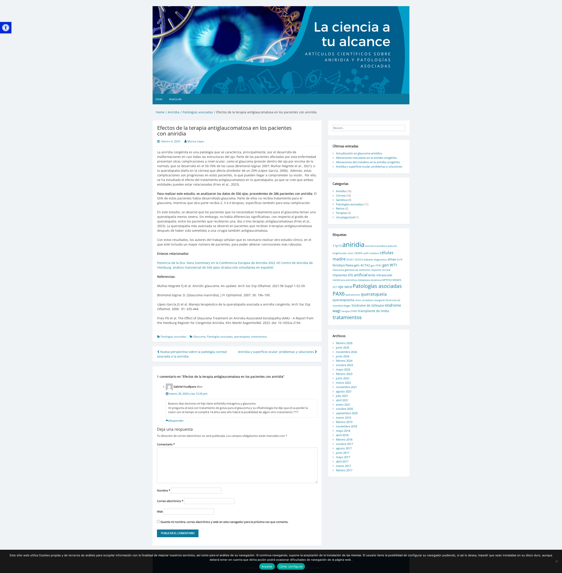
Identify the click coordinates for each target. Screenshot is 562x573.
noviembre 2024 (346, 352)
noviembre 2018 (346, 426)
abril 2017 (342, 461)
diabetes (368, 259)
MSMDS (397, 280)
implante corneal (380, 269)
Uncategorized (345, 217)
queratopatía (242, 336)
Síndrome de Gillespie (367, 305)
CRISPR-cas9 (361, 253)
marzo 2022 (343, 383)
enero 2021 (343, 405)
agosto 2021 (344, 391)
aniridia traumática (376, 246)
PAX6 (339, 293)
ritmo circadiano (364, 300)
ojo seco (345, 286)
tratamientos (259, 336)
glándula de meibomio (357, 269)
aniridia (353, 244)
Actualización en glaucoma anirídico (359, 153)
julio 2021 (342, 396)
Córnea (340, 195)
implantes (340, 275)
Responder (176, 421)
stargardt (379, 300)
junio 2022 (342, 378)
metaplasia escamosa (370, 280)
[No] (556, 561)
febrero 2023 (344, 374)
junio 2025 (342, 347)
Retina (340, 208)
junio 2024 (342, 356)
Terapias (341, 213)
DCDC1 (350, 259)
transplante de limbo (373, 311)
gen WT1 (389, 265)
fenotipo (339, 265)
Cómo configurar (291, 566)
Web (160, 511)
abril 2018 (342, 435)
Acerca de (175, 99)
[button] (5, 27)
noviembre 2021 (346, 387)
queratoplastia (343, 300)
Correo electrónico (170, 501)
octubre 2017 (344, 444)
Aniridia (341, 191)
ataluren (392, 246)
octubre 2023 (344, 365)
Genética (341, 200)
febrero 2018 (344, 439)
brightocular (340, 253)
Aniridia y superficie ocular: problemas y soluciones (276, 352)
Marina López (195, 141)
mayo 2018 (343, 431)
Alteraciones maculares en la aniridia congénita (366, 158)
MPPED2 (387, 280)
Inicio (158, 99)
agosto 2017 (344, 448)
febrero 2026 (344, 343)
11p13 (337, 246)
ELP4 (399, 259)
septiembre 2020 (347, 413)
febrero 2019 (344, 422)
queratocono (352, 294)
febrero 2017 (344, 470)
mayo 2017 (343, 457)
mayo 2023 (343, 369)
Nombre (163, 490)
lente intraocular (380, 275)
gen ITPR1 (376, 265)
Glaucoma (199, 336)
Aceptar (267, 566)
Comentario (166, 444)
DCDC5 (359, 259)
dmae (392, 259)
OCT (335, 287)
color (350, 253)
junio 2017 (342, 453)
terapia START (349, 311)
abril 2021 (342, 400)
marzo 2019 (343, 417)
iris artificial (357, 274)
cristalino (374, 253)
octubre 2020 (344, 409)
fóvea (349, 265)
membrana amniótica (345, 280)
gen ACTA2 (362, 265)
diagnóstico (380, 259)
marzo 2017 (343, 466)
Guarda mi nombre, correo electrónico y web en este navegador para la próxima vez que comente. (224, 522)
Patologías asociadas (173, 336)
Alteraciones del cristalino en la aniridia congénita (368, 162)
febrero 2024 (344, 361)
